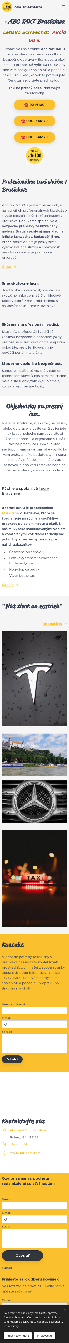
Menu (63, 6)
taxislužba (10, 513)
